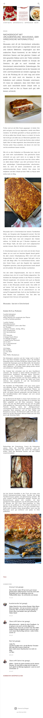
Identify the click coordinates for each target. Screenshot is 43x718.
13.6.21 (11, 615)
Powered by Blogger (23, 708)
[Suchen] (38, 3)
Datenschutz (18, 22)
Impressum (29, 22)
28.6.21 (11, 655)
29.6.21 (11, 671)
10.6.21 (11, 597)
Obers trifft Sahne (15, 621)
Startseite (7, 22)
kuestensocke (14, 603)
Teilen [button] (4, 577)
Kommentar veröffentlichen (13, 676)
